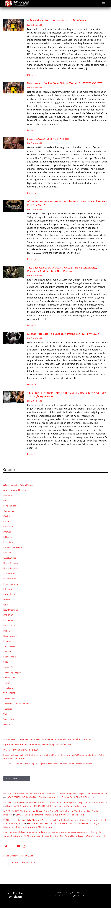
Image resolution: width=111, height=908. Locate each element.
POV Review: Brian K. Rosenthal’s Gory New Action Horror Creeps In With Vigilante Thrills (65, 836)
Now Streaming (10, 609)
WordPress (62, 896)
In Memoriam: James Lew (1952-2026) (21, 749)
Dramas (7, 531)
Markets (7, 599)
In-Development (10, 584)
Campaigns (8, 511)
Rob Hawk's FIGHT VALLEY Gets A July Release (56, 20)
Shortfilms (8, 651)
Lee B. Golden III (34, 25)
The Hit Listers (10, 698)
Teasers (6, 682)
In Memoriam (9, 573)
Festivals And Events (12, 547)
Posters (6, 630)
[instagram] (24, 846)
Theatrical (7, 708)
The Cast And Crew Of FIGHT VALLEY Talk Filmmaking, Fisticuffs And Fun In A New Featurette (62, 269)
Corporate (8, 526)
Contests (7, 521)
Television (8, 688)
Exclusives (8, 542)
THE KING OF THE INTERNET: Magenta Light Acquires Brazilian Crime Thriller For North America (47, 763)
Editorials (7, 537)
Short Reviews (10, 646)
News (6, 604)
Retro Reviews (10, 636)
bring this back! (10, 505)
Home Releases (10, 563)
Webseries (8, 724)
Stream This (8, 667)
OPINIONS (8, 615)
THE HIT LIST (9, 693)
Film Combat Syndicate (18, 855)
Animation (8, 495)
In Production (9, 578)
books (6, 500)
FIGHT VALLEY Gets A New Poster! (48, 138)
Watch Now (8, 719)
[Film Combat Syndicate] (16, 6)
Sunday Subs (9, 677)
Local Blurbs (9, 594)
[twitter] (6, 846)
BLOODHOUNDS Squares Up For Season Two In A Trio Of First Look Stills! (50, 814)
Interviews (8, 589)
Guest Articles (9, 557)
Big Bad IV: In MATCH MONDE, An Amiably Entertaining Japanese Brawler (37, 744)
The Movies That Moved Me (16, 703)
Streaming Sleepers (12, 672)
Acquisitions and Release (14, 490)
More (30, 74)
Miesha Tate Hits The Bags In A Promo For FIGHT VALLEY (63, 333)
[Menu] (104, 3)
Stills (5, 662)
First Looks (8, 552)
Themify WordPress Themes (78, 896)
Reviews (7, 641)
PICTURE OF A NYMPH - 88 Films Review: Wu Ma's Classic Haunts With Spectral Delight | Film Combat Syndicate (55, 793)
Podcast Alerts (10, 625)
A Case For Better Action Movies (18, 485)
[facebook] (12, 846)
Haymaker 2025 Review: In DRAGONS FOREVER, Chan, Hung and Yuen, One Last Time (46, 806)
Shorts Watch (9, 656)
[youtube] (18, 846)
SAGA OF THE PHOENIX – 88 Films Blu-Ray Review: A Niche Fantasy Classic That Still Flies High (50, 797)
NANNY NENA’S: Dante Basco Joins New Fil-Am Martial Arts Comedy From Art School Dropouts (47, 739)
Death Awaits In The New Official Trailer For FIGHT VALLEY (64, 83)
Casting (6, 516)
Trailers (6, 714)
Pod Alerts (8, 620)
